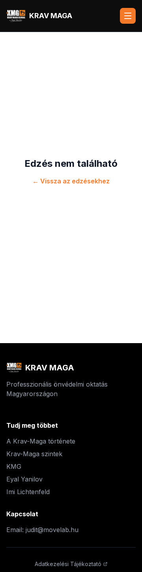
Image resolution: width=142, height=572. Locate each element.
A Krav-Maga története (40, 441)
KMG (13, 466)
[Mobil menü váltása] (128, 16)
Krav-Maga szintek (34, 454)
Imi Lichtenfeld (28, 492)
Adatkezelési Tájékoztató (68, 564)
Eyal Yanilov (24, 479)
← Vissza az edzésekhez (71, 181)
